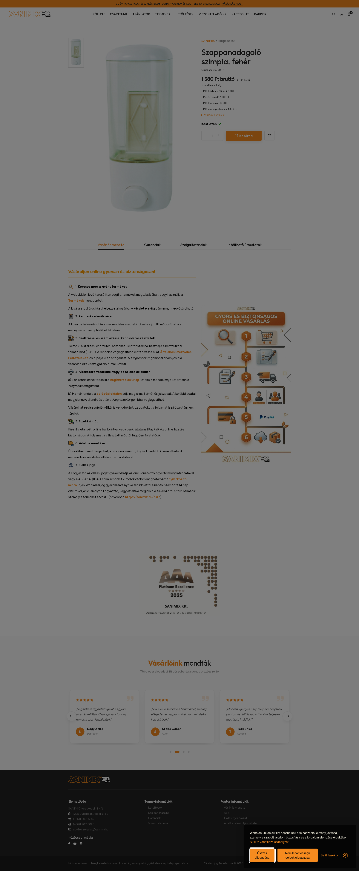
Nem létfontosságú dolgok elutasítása (297, 855)
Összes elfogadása (262, 855)
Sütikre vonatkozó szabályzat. (269, 842)
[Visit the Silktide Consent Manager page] (345, 855)
